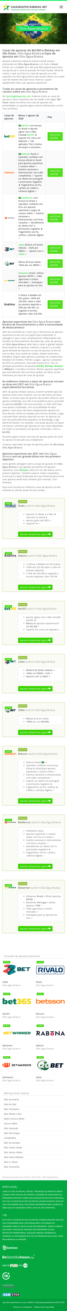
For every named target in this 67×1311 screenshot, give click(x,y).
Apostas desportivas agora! (34, 534)
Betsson (26, 153)
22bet (21, 244)
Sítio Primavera (11, 1109)
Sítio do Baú (10, 1104)
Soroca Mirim (10, 1123)
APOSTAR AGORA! (55, 136)
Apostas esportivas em (12, 1177)
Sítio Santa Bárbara (13, 1157)
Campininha (10, 1137)
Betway (49, 365)
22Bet (21, 254)
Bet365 (25, 125)
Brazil (27, 1177)
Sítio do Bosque (12, 1142)
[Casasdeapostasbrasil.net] (25, 7)
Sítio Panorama (11, 1166)
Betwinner (23, 272)
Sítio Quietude (11, 1128)
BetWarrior (27, 197)
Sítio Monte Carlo (13, 1113)
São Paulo (36, 1177)
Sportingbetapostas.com (18, 96)
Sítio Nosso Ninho (13, 1152)
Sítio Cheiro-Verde (13, 1147)
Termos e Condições (22, 1307)
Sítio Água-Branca (45, 505)
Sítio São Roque (12, 1133)
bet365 (40, 365)
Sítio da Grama (11, 1099)
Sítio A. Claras (11, 1161)
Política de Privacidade (44, 1307)
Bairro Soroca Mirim (14, 1118)
